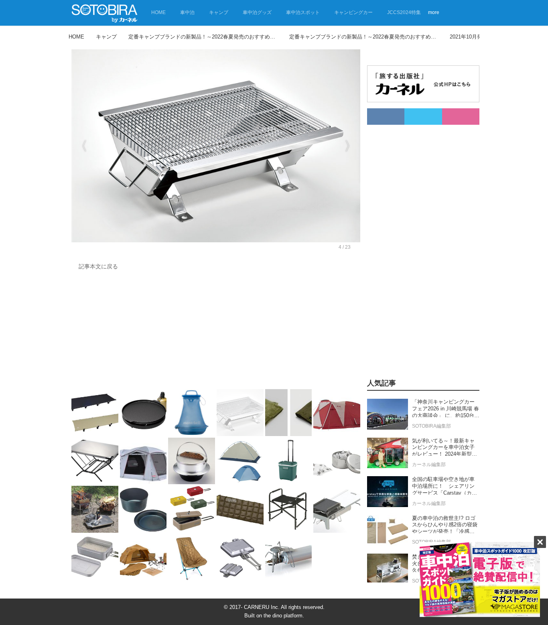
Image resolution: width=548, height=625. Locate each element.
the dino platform (283, 616)
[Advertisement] (213, 332)
